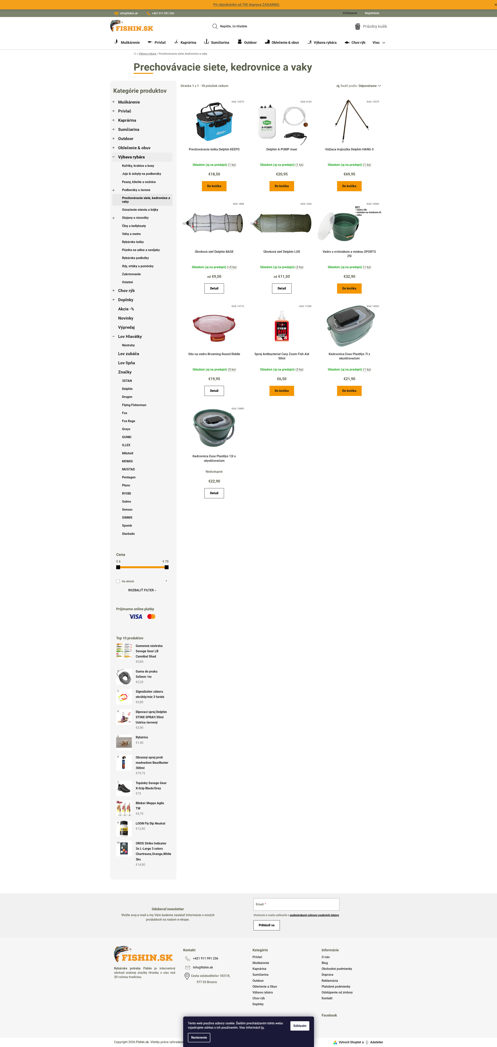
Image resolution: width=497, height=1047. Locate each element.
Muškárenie (129, 102)
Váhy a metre (131, 234)
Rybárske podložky (135, 258)
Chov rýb (126, 290)
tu (262, 1027)
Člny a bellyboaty (134, 226)
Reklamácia (330, 981)
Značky (125, 372)
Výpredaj (126, 327)
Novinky (125, 318)
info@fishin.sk (129, 13)
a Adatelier (372, 1042)
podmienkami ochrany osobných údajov (314, 915)
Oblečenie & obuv (134, 148)
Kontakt (327, 998)
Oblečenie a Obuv (265, 986)
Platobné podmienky (336, 986)
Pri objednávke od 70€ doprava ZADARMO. (246, 5)
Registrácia (372, 13)
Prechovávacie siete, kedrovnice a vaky (146, 200)
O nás (326, 957)
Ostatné (127, 282)
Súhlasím (299, 1026)
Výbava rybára (131, 157)
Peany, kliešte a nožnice (139, 182)
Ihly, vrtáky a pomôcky (137, 266)
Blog (325, 963)
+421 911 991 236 (163, 13)
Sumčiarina (128, 129)
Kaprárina (127, 120)
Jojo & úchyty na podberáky (141, 174)
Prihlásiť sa (267, 925)
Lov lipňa (126, 363)
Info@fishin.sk (203, 967)
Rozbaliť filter (141, 590)
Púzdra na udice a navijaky (141, 250)
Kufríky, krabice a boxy (138, 166)
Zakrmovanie (131, 274)
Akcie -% (126, 309)
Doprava (327, 974)
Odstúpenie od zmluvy (337, 992)
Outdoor (125, 138)
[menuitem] (127, 42)
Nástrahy (128, 345)
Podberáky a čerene (136, 190)
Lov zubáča (128, 353)
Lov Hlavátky (130, 336)
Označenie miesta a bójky (140, 210)
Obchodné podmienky (337, 969)
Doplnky (125, 299)
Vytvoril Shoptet (350, 1042)
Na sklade (144, 581)
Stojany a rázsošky (135, 218)
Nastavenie (199, 1037)
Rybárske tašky (133, 242)
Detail (214, 288)
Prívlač (124, 111)
